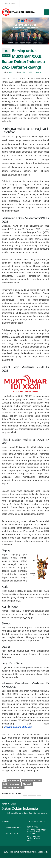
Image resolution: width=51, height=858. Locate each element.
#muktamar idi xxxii (31, 780)
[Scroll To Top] (46, 855)
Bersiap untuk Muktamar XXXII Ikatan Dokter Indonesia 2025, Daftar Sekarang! (23, 59)
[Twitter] (30, 793)
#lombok (27, 784)
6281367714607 (10, 3)
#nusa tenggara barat (13, 787)
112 (10, 72)
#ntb (5, 784)
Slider (31, 72)
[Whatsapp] (39, 793)
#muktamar (13, 780)
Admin (22, 72)
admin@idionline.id (13, 827)
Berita (38, 72)
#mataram (15, 784)
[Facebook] (25, 793)
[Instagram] (34, 793)
